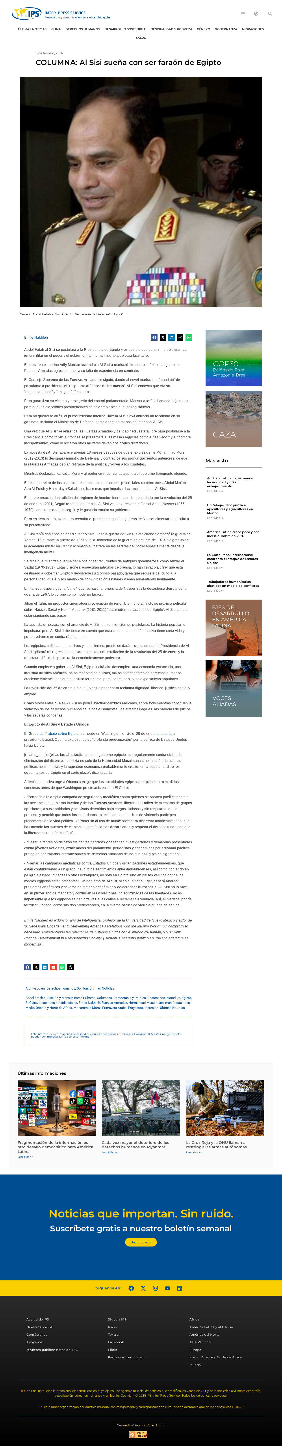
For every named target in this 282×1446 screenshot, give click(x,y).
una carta (164, 733)
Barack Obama (84, 998)
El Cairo (31, 1003)
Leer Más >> (215, 491)
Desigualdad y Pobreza (171, 29)
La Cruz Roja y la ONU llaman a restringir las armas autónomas (216, 1144)
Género (203, 29)
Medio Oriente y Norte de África (49, 1008)
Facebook (116, 1342)
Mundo (195, 1365)
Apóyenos (34, 1342)
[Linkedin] (179, 1288)
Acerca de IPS (37, 1319)
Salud (141, 37)
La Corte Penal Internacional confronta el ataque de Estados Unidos (232, 559)
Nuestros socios (39, 1327)
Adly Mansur (63, 998)
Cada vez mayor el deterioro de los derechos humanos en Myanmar (135, 1144)
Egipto (186, 998)
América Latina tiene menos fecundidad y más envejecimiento (230, 482)
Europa (195, 1350)
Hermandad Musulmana (146, 1003)
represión (151, 1008)
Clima (56, 29)
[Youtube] (167, 1288)
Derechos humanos (82, 29)
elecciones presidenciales (58, 1003)
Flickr (112, 1350)
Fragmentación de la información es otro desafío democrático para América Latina (55, 1147)
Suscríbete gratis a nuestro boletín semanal (141, 1228)
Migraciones (253, 29)
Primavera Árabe (114, 1008)
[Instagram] (155, 1288)
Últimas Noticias (32, 29)
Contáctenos (36, 1335)
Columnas (104, 998)
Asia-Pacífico (200, 1342)
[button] (270, 13)
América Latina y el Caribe (211, 1327)
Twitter (114, 1335)
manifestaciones (177, 1003)
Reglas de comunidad (126, 1357)
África (194, 1319)
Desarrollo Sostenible (125, 29)
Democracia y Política (129, 998)
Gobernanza (226, 29)
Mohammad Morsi (87, 1008)
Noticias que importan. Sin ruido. (141, 1213)
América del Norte (204, 1335)
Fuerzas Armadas (114, 1003)
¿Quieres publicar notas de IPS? (52, 1350)
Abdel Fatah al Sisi (39, 998)
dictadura (173, 998)
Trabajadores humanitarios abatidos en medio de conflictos (233, 584)
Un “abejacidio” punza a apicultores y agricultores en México (230, 509)
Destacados (156, 998)
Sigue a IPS (117, 1319)
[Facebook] (131, 1288)
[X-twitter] (143, 1288)
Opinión (82, 988)
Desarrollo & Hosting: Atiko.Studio (141, 1425)
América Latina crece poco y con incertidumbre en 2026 (233, 534)
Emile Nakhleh (36, 337)
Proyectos (135, 1008)
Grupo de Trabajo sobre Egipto (54, 733)
